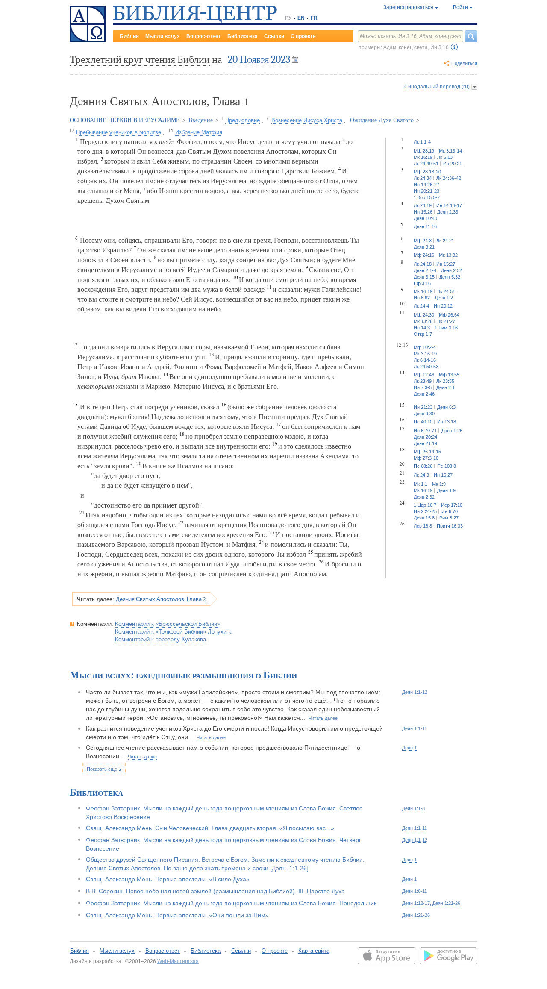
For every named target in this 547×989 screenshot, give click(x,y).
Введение (200, 120)
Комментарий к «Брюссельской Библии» (167, 624)
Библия (129, 36)
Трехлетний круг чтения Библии (140, 59)
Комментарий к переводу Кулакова (160, 639)
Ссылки (274, 36)
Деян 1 (409, 747)
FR (314, 18)
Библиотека (242, 36)
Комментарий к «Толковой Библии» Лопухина (173, 631)
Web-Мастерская (178, 961)
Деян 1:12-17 (416, 903)
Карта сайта (313, 951)
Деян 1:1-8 (413, 808)
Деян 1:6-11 (414, 891)
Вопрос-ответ (203, 36)
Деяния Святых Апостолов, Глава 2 (161, 599)
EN (301, 18)
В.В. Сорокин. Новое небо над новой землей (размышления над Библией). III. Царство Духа (215, 891)
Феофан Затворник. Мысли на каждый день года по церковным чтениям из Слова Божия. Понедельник (231, 903)
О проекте (303, 36)
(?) (454, 47)
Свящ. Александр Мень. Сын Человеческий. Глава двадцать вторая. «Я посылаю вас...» (210, 828)
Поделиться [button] (464, 63)
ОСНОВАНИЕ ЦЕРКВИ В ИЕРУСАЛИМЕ (125, 120)
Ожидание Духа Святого (382, 120)
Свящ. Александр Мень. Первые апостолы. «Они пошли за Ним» (177, 915)
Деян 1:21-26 (446, 903)
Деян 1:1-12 (414, 692)
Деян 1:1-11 (414, 728)
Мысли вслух (162, 36)
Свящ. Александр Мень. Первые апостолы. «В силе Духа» (168, 879)
